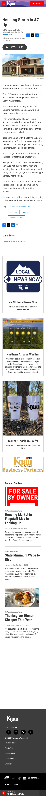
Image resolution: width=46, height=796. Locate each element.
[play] (3, 793)
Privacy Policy (10, 743)
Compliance (9, 759)
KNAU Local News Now (23, 302)
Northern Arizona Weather (23, 354)
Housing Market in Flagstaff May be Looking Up (18, 518)
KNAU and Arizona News (20, 207)
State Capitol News (11, 552)
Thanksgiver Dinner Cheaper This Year (19, 617)
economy (26, 212)
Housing (13, 212)
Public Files (9, 748)
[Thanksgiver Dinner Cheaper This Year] (22, 597)
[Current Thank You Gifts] (23, 408)
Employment (10, 753)
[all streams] (42, 793)
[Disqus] (23, 676)
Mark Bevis (7, 34)
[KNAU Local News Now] (23, 276)
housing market (16, 217)
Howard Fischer (10, 565)
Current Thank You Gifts (23, 441)
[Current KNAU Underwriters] (23, 464)
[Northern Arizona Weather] (23, 333)
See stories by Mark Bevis (14, 241)
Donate (38, 4)
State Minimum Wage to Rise (22, 557)
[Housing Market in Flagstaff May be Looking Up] (22, 496)
